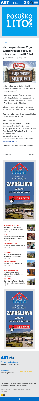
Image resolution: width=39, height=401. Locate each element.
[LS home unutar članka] (19, 190)
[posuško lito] (19, 21)
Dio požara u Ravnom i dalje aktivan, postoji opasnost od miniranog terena (14, 282)
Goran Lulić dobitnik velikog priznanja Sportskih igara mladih (14, 237)
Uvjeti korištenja (5, 389)
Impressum (4, 391)
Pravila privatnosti (18, 389)
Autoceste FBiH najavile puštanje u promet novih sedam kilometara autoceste (14, 255)
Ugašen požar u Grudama (13, 263)
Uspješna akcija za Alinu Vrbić (14, 245)
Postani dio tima (26, 371)
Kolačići (28, 389)
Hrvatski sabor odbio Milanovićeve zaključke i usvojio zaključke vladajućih (13, 273)
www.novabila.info (10, 141)
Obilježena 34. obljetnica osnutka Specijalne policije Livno (13, 228)
